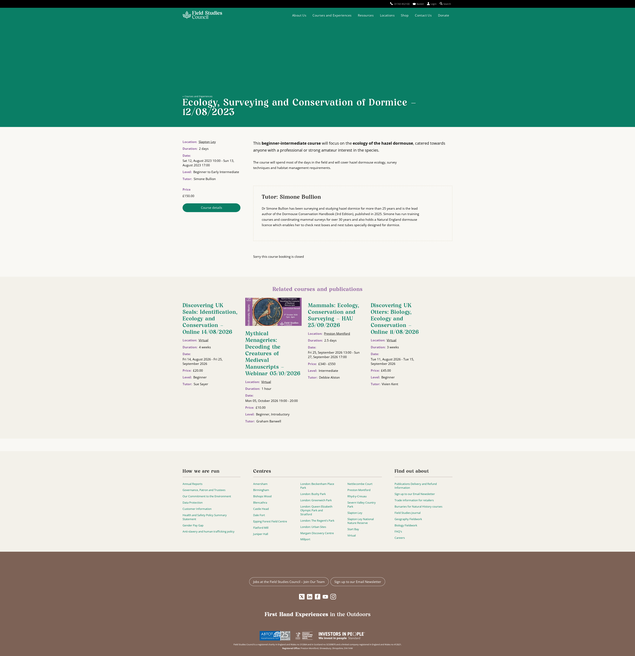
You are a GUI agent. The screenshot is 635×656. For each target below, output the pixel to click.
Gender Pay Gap (193, 525)
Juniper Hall (260, 534)
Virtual (203, 340)
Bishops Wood (262, 496)
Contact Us (423, 15)
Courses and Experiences (332, 15)
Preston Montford (337, 333)
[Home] (202, 15)
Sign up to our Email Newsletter (415, 494)
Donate (443, 15)
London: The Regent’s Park (317, 520)
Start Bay (353, 529)
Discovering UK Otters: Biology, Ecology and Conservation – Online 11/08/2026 (395, 319)
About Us (299, 15)
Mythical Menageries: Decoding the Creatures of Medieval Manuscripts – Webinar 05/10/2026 (272, 353)
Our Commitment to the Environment (207, 496)
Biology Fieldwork (406, 525)
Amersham (260, 484)
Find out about (412, 471)
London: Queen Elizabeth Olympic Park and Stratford (316, 510)
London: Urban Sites (313, 527)
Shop (405, 15)
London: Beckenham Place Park (317, 486)
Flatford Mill (260, 528)
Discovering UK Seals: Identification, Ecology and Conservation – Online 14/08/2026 (210, 319)
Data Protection (193, 502)
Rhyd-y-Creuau (357, 496)
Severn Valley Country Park (361, 504)
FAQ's (398, 531)
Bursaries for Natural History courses (418, 506)
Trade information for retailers (414, 500)
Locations (387, 15)
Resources (366, 15)
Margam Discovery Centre (317, 533)
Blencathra (260, 502)
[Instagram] (333, 597)
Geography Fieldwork (408, 519)
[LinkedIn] (310, 597)
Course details (211, 207)
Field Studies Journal (408, 513)
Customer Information (197, 509)
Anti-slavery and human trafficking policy (208, 531)
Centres (262, 471)
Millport (305, 539)
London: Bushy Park (313, 494)
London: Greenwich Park (316, 500)
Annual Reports (192, 484)
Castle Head (261, 509)
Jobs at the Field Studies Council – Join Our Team (289, 581)
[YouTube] (325, 597)
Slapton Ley (207, 142)
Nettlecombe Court (359, 484)
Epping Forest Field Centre (270, 521)
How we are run (201, 471)
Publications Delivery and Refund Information (416, 486)
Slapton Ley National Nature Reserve (360, 521)
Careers (400, 538)
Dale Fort (259, 515)
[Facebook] (317, 597)
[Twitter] (302, 597)
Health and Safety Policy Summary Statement (205, 517)
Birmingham (261, 490)
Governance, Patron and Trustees (204, 490)
